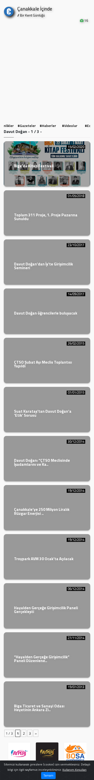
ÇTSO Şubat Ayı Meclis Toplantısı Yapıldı (43, 364)
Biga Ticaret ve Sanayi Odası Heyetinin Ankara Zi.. (39, 708)
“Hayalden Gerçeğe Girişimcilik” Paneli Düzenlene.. (41, 659)
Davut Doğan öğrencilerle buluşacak (45, 313)
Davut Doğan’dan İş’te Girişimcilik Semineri (43, 266)
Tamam (48, 775)
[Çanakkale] (9, 10)
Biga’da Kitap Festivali (34, 166)
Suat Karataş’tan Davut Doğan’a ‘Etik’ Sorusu (42, 413)
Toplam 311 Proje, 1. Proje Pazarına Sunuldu (45, 217)
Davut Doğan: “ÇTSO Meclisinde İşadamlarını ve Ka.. (42, 462)
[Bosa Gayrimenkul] (75, 753)
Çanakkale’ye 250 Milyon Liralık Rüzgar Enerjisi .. (41, 511)
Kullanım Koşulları (74, 769)
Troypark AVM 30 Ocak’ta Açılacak (43, 559)
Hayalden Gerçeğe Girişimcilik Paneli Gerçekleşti (46, 609)
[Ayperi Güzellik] (19, 753)
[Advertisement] (47, 72)
